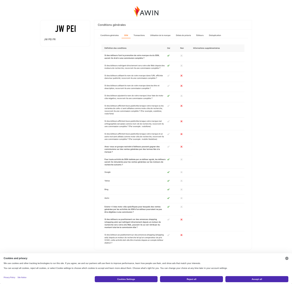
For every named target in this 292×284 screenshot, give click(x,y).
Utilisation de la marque (160, 35)
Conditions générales (109, 35)
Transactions (139, 35)
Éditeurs (199, 35)
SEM (126, 35)
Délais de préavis (183, 35)
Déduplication (215, 35)
